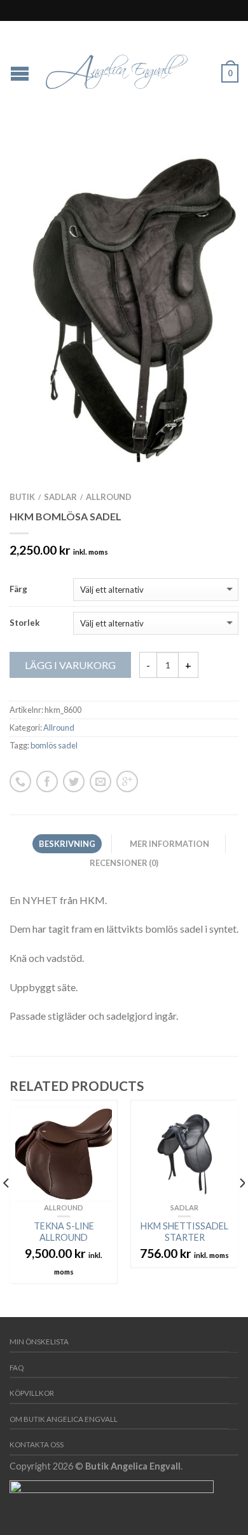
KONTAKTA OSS (37, 1444)
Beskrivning (67, 844)
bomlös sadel (54, 745)
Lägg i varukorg (70, 665)
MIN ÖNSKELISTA (39, 1341)
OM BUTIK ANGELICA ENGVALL (64, 1419)
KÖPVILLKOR (32, 1393)
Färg (18, 589)
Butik (22, 497)
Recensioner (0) (124, 863)
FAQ (17, 1367)
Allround (109, 497)
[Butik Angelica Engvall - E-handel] (125, 68)
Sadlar (60, 497)
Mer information (169, 844)
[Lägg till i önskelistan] (206, 167)
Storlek (24, 623)
